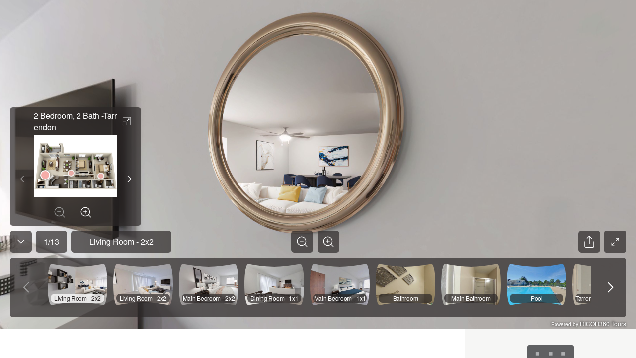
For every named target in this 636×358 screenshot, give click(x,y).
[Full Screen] (615, 242)
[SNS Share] (589, 242)
